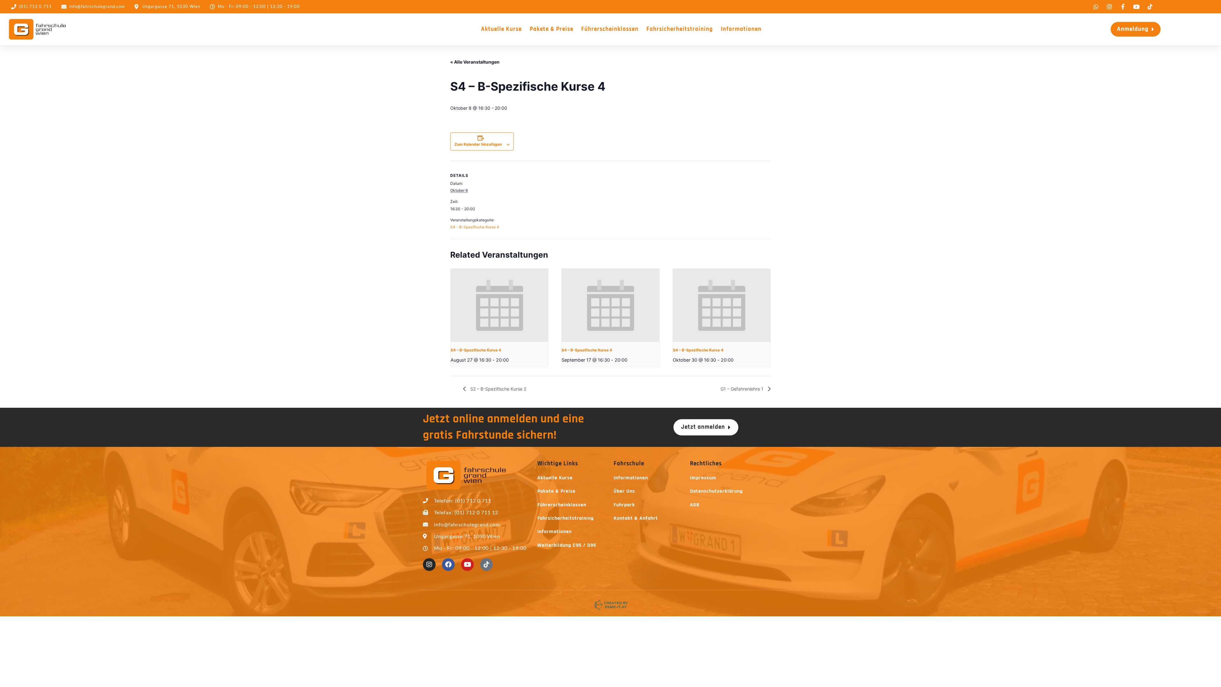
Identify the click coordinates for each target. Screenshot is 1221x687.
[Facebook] (448, 564)
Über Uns (624, 491)
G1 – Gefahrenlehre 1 (743, 389)
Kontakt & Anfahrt (636, 518)
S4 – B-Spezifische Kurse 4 (476, 350)
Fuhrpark (624, 505)
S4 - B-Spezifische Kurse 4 (474, 227)
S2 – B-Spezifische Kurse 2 (497, 389)
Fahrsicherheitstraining (679, 29)
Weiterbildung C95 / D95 (566, 545)
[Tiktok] (486, 564)
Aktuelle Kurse (501, 29)
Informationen (741, 29)
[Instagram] (429, 564)
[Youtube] (467, 564)
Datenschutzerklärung (716, 491)
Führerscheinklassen (609, 29)
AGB (695, 505)
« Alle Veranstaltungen (475, 62)
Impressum (703, 478)
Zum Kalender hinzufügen (478, 144)
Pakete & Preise (551, 29)
